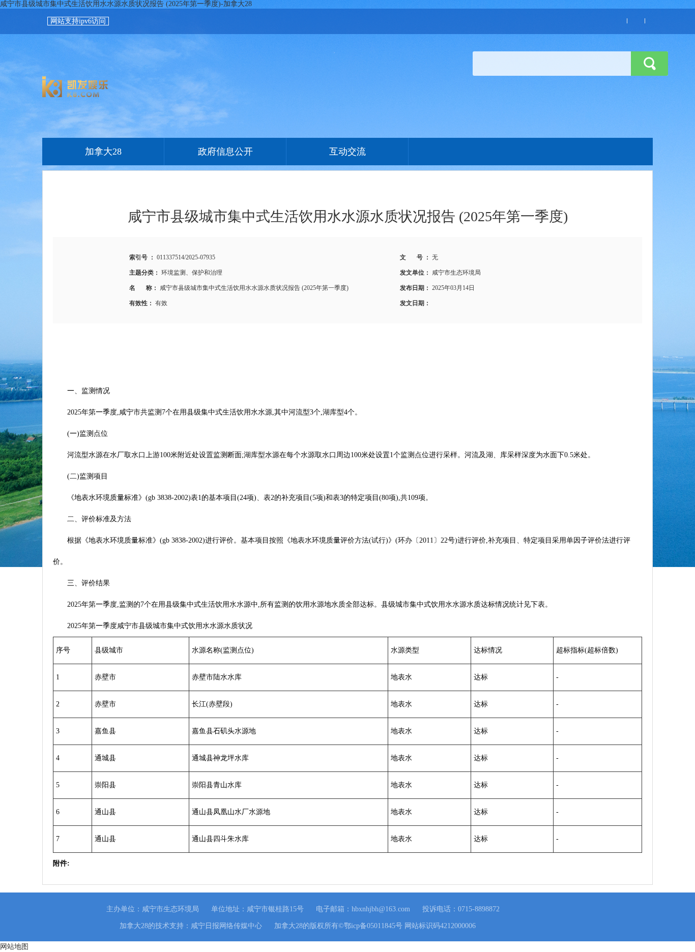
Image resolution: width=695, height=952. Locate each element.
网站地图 (14, 946)
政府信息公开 (225, 151)
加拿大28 (194, 86)
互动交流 (347, 151)
